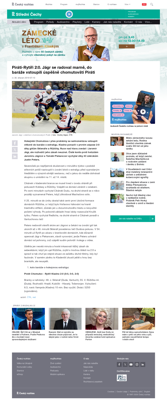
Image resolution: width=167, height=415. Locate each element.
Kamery (131, 16)
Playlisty (77, 22)
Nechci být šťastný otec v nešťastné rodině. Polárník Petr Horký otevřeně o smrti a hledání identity (140, 200)
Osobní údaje (122, 392)
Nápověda (88, 367)
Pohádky (116, 110)
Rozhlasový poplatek (93, 382)
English (147, 392)
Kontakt (128, 22)
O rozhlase (112, 4)
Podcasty (54, 371)
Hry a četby (117, 106)
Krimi (128, 106)
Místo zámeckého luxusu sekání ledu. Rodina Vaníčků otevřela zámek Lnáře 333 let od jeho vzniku (139, 143)
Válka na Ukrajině (24, 363)
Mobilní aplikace (57, 374)
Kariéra (87, 374)
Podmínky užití (136, 392)
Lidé (87, 22)
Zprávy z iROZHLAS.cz (24, 306)
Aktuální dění (19, 22)
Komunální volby (24, 367)
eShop (20, 374)
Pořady (50, 22)
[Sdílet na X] (15, 150)
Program (63, 4)
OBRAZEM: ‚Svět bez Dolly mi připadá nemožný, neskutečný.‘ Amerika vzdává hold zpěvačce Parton (100, 336)
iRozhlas (48, 4)
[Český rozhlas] (22, 4)
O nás (139, 22)
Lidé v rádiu (89, 371)
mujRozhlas (80, 4)
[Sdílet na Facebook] (15, 143)
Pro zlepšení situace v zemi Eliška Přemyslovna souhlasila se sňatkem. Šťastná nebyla (140, 186)
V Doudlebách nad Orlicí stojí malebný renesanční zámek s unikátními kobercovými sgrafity (139, 173)
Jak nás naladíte (112, 22)
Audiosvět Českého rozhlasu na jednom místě (129, 126)
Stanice (96, 4)
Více (148, 22)
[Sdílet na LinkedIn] (15, 156)
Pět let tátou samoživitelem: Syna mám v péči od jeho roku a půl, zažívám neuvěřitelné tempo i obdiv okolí (138, 336)
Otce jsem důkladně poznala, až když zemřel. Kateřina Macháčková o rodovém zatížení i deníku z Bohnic (139, 159)
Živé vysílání (117, 115)
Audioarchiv (133, 14)
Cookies (111, 392)
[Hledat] (151, 4)
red (34, 297)
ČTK (29, 297)
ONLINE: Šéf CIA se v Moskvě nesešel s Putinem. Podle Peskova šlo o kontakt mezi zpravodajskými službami (28, 336)
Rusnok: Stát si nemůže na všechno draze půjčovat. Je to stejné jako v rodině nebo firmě (63, 334)
